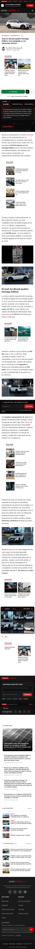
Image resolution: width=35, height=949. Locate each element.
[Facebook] (10, 901)
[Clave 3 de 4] (18, 132)
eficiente (18, 369)
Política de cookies (23, 923)
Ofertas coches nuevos (8, 918)
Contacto (20, 914)
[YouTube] (25, 901)
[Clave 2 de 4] (16, 132)
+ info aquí (18, 944)
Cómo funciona (27, 139)
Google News (8, 721)
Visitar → (31, 713)
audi (6, 646)
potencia (8, 324)
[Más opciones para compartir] (32, 101)
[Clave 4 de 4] (20, 132)
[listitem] (7, 632)
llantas (27, 432)
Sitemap (4, 927)
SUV (3, 235)
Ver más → (30, 817)
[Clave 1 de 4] (14, 132)
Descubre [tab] (29, 113)
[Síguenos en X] (20, 721)
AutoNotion (5, 914)
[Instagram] (20, 901)
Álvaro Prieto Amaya (14, 48)
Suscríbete (29, 416)
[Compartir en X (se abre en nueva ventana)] (27, 101)
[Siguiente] (32, 132)
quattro (25, 155)
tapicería (12, 559)
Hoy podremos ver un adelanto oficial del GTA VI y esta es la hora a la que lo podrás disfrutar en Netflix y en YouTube (18, 805)
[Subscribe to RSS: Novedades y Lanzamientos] (22, 35)
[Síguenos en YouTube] (29, 721)
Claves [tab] (6, 113)
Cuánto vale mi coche (7, 923)
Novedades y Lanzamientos (11, 35)
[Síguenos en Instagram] (24, 721)
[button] (28, 618)
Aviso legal (21, 918)
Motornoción (5, 910)
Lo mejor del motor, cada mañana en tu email (15, 411)
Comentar (27, 704)
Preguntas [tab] (17, 113)
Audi (29, 144)
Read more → (29, 853)
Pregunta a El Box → (8, 136)
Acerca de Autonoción (24, 910)
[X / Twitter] (15, 901)
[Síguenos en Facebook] (15, 721)
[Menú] (33, 10)
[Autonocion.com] (10, 10)
